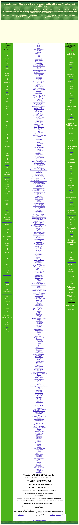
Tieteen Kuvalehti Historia (39, 427)
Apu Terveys (38, 78)
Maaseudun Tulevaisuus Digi (39, 285)
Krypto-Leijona (39, 258)
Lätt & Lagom (39, 278)
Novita (39, 326)
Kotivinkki (39, 255)
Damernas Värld (38, 124)
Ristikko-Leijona (38, 366)
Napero (39, 316)
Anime (39, 68)
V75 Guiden (39, 452)
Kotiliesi (39, 247)
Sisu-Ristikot (38, 391)
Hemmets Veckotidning (39, 171)
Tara (39, 415)
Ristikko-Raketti (39, 368)
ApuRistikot (39, 80)
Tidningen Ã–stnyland (39, 424)
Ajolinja (39, 52)
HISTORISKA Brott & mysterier (38, 181)
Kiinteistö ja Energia (38, 235)
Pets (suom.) (38, 346)
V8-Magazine (39, 454)
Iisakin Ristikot (39, 204)
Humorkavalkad (39, 185)
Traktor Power (39, 442)
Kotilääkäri (39, 250)
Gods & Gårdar (39, 154)
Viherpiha (39, 461)
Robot (39, 370)
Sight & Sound (39, 388)
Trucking (39, 445)
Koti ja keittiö (38, 246)
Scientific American (39, 382)
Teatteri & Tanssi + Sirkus (39, 416)
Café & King (39, 120)
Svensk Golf (39, 408)
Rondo (39, 375)
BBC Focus (39, 100)
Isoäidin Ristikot (39, 213)
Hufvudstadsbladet (39, 182)
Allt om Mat (39, 63)
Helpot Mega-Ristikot (39, 164)
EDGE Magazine (39, 128)
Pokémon (39, 350)
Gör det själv (38, 160)
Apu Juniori (39, 77)
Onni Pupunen (39, 336)
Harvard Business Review (39, 161)
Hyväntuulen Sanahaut (39, 192)
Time (39, 430)
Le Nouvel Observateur (39, 267)
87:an (38, 45)
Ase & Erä (39, 82)
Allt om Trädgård (38, 64)
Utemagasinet (39, 449)
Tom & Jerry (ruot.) (39, 433)
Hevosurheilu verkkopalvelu (39, 178)
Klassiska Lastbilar (39, 239)
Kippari (39, 236)
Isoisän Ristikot (39, 211)
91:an (38, 46)
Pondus (39, 351)
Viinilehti (38, 462)
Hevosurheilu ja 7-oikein (39, 176)
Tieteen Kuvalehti (39, 426)
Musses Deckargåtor (39, 309)
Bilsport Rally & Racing (39, 116)
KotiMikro (39, 253)
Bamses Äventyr (38, 98)
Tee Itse (39, 418)
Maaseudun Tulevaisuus (39, 283)
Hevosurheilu (39, 175)
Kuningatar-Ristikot (39, 260)
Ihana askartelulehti (39, 203)
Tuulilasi (39, 447)
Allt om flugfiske (39, 61)
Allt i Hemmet (39, 60)
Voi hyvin (38, 465)
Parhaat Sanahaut (39, 337)
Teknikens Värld (38, 420)
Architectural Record (39, 81)
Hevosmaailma (39, 174)
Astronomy (39, 85)
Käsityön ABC (39, 262)
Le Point (39, 268)
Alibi (39, 55)
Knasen (39, 240)
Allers (39, 57)
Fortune (39, 145)
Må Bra (39, 312)
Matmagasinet (39, 294)
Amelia (39, 67)
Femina (39, 140)
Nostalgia (39, 325)
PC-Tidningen (39, 341)
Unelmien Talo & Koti (39, 448)
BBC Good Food (38, 103)
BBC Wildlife (38, 111)
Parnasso (39, 339)
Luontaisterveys (39, 275)
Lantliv (39, 264)
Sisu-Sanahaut (39, 393)
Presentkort (39, 355)
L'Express (39, 273)
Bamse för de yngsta (39, 95)
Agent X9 (38, 50)
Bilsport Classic (39, 114)
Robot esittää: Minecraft (38, 372)
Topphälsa (39, 437)
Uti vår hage (39, 451)
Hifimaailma (39, 179)
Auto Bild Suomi (38, 86)
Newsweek (39, 323)
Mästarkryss (39, 314)
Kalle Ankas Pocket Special (38, 225)
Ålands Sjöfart (39, 470)
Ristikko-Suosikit (39, 369)
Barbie (39, 99)
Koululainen (39, 257)
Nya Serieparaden (39, 329)
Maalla (39, 282)
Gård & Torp (39, 158)
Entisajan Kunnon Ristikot (39, 135)
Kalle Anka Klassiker (39, 222)
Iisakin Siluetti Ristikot (39, 206)
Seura (39, 384)
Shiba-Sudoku (39, 387)
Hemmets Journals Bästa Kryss (38, 170)
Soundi (39, 398)
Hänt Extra (39, 196)
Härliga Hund (39, 199)
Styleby (39, 401)
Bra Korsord (39, 118)
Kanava (39, 229)
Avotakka (38, 91)
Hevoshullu (39, 172)
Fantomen (39, 139)
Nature (39, 319)
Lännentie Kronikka (39, 276)
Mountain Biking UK (38, 308)
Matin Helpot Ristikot (39, 293)
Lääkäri (39, 280)
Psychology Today (39, 361)
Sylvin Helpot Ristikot (39, 411)
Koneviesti (39, 242)
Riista (39, 365)
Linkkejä (39, 517)
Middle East (39, 300)
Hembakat (39, 167)
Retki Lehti (39, 364)
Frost (38, 146)
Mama (39, 287)
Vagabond (39, 455)
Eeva (38, 129)
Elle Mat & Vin (39, 134)
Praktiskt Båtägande (38, 354)
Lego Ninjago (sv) (39, 271)
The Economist (39, 423)
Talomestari (39, 413)
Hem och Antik (39, 165)
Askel (38, 84)
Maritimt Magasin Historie (39, 290)
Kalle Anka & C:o (39, 221)
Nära (39, 333)
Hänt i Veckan (39, 197)
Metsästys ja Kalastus (39, 298)
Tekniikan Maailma (39, 419)
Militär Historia (39, 301)
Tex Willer (39, 422)
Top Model (39, 434)
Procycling (39, 358)
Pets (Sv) (38, 347)
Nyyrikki (39, 332)
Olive (38, 334)
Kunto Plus (39, 261)
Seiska (39, 383)
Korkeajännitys (39, 244)
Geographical (39, 150)
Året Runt (39, 472)
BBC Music (39, 107)
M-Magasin (39, 304)
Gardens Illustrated (39, 147)
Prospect (38, 359)
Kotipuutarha (38, 254)
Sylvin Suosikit (39, 412)
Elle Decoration (39, 132)
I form (38, 200)
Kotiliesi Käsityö (38, 249)
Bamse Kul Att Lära (39, 96)
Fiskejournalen (39, 143)
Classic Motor (39, 121)
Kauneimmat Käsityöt (39, 232)
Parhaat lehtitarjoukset (39, 520)
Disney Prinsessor (39, 127)
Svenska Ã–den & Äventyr (39, 409)
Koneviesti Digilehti (39, 243)
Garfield (39, 149)
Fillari (38, 142)
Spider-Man (39, 400)
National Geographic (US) (39, 318)
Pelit (39, 344)
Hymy (39, 189)
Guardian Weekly (39, 157)
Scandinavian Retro (38, 379)
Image (39, 208)
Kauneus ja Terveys (38, 233)
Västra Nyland (39, 466)
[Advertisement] (39, 31)
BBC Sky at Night (39, 109)
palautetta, (21, 515)
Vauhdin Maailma (39, 458)
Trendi (39, 444)
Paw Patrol (39, 340)
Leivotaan (39, 272)
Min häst (39, 303)
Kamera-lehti (38, 226)
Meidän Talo (39, 297)
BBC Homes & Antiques (38, 106)
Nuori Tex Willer (39, 328)
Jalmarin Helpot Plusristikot (38, 218)
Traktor (39, 441)
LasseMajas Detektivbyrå (39, 265)
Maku (38, 286)
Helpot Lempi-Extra (39, 163)
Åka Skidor (39, 469)
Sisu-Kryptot (39, 390)
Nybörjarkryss (39, 330)
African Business (39, 49)
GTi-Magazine (39, 156)
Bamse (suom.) (39, 93)
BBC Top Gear (39, 110)
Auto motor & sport (39, 88)
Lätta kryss (39, 279)
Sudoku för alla (39, 402)
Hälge (39, 193)
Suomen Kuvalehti (39, 404)
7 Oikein (39, 43)
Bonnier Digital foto (39, 117)
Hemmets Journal (39, 168)
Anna (38, 71)
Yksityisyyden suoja (55, 515)
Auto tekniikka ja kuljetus (39, 89)
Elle (39, 131)
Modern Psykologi (39, 305)
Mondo (39, 307)
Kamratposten (39, 228)
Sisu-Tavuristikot (38, 394)
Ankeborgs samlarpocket (39, 70)
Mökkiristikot (38, 315)
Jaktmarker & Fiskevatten (39, 217)
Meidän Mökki (39, 296)
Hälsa (39, 194)
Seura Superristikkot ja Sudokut (39, 386)
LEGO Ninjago (39, 269)
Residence (39, 362)
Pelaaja (39, 343)
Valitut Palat (39, 456)
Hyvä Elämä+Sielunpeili (39, 190)
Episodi (39, 136)
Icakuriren (39, 201)
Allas (38, 56)
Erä (39, 138)
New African (39, 321)
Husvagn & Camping (39, 188)
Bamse (39, 92)
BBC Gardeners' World (39, 102)
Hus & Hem (39, 186)
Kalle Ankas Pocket (39, 224)
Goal (39, 152)
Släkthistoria (38, 397)
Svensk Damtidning (39, 406)
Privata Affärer (39, 357)
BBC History (38, 104)
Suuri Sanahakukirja (39, 405)
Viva (39, 463)
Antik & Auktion (39, 74)
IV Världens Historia (38, 214)
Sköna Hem (39, 395)
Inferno (39, 210)
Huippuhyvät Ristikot (39, 183)
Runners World (39, 377)
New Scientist (39, 322)
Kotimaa (39, 251)
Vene (38, 459)
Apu (39, 75)
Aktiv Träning (39, 53)
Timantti (39, 429)
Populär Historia (38, 352)
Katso (39, 231)
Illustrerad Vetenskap (39, 207)
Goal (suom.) (38, 153)
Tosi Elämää (38, 438)
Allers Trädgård (39, 59)
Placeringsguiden (39, 348)
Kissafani (38, 237)
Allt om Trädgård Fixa (39, 66)
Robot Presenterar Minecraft (39, 373)
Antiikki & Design (39, 73)
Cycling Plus (38, 122)
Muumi (39, 311)
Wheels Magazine (39, 467)
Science (39, 380)
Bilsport (39, 113)
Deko (38, 125)
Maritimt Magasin (39, 289)
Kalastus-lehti (39, 219)
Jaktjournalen (39, 215)
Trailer (39, 440)
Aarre (38, 48)
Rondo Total (39, 376)
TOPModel (39, 436)
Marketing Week (38, 291)
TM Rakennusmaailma (39, 431)
